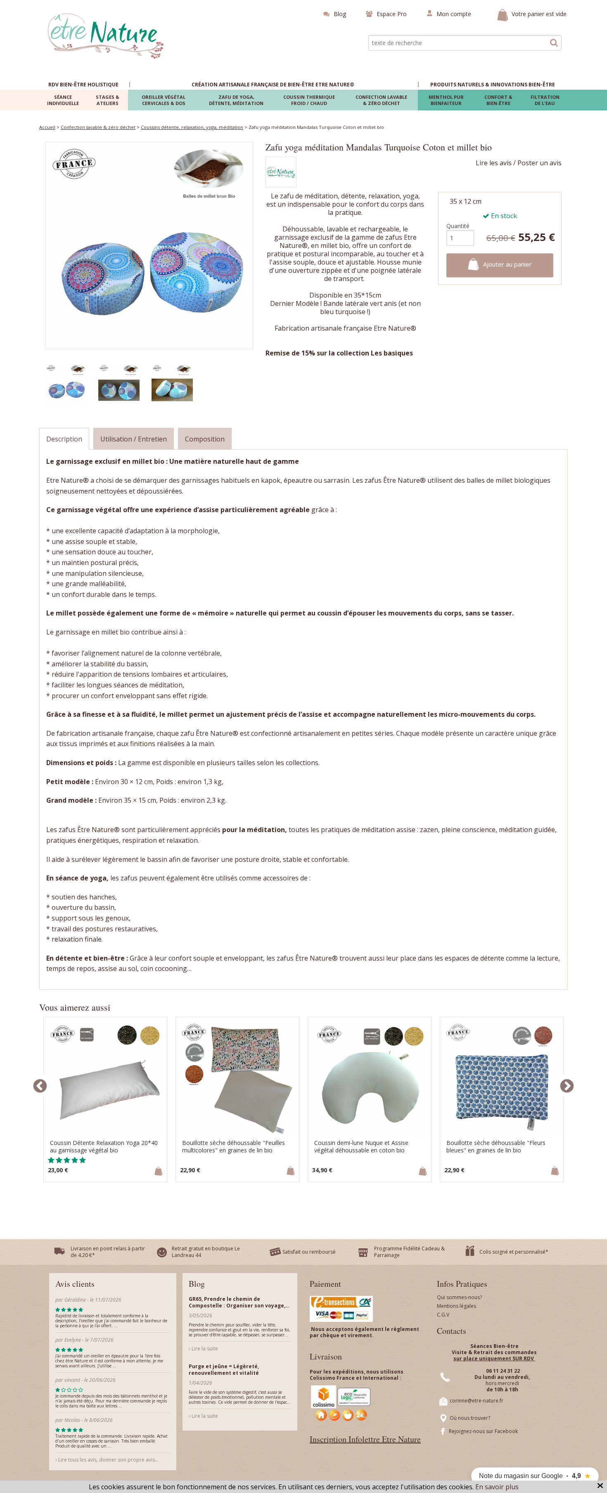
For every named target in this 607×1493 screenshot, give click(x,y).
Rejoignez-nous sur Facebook (483, 1431)
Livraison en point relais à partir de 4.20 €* (108, 1252)
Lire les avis (494, 162)
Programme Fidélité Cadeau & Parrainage (409, 1252)
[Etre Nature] (281, 173)
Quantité (457, 226)
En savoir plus (497, 1486)
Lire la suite (204, 1348)
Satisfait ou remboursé (309, 1251)
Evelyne (73, 1339)
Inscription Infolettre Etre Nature (365, 1439)
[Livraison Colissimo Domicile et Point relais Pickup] (341, 1402)
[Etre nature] (105, 35)
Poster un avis (539, 162)
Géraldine (75, 1299)
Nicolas (72, 1420)
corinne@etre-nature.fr (476, 1400)
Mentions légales (456, 1305)
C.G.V (443, 1314)
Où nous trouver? (470, 1417)
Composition (205, 439)
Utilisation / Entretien (133, 439)
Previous (40, 1085)
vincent (72, 1379)
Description (64, 439)
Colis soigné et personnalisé (512, 1251)
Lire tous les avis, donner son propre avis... (108, 1459)
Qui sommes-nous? (459, 1297)
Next (567, 1085)
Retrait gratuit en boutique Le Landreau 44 (206, 1252)
